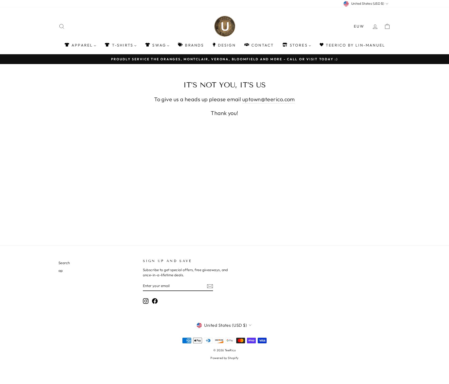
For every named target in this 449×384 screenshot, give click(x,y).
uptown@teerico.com (268, 99)
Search (64, 263)
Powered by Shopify (224, 358)
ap (60, 270)
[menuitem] (80, 45)
